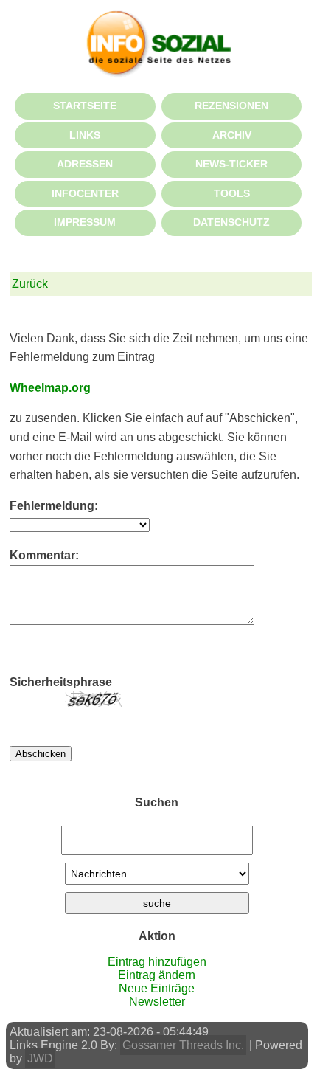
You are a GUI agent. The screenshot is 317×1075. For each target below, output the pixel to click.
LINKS (84, 135)
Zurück (30, 283)
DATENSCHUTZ (231, 222)
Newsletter (157, 1001)
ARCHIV (231, 135)
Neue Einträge (157, 988)
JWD (40, 1058)
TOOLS (232, 193)
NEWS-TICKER (231, 164)
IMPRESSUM (85, 222)
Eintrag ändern (156, 975)
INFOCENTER (85, 193)
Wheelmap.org (50, 387)
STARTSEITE (84, 105)
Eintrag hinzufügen (157, 961)
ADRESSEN (85, 164)
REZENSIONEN (231, 105)
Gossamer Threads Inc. (183, 1045)
